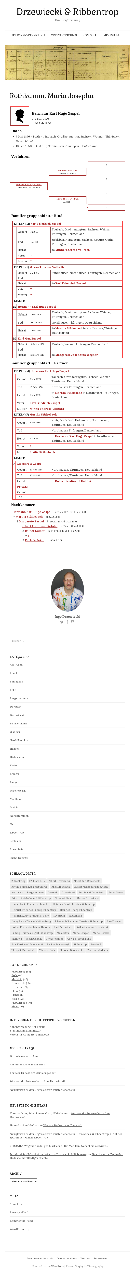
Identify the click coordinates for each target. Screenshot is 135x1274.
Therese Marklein (97, 950)
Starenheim (17, 849)
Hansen (14, 748)
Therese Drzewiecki (71, 950)
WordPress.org (19, 1229)
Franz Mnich (115, 892)
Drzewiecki (17, 715)
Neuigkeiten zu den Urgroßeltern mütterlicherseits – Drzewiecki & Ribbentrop (59, 1133)
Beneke (14, 673)
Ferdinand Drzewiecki (92, 892)
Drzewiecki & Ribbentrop (67, 11)
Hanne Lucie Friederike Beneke (30, 904)
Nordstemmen (19, 815)
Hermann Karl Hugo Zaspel (37, 306)
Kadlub (14, 765)
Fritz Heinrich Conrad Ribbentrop (31, 898)
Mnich (14, 807)
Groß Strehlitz (19, 740)
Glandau (15, 731)
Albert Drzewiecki (59, 881)
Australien (16, 664)
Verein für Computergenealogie (30, 1034)
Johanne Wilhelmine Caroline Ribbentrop (79, 921)
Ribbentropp (19, 1002)
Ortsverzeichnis (64, 35)
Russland (96, 944)
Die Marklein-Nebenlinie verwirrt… (86, 1146)
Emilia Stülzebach (42, 452)
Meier (15, 1006)
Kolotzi (14, 773)
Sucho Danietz (19, 857)
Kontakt (89, 35)
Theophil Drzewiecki (23, 950)
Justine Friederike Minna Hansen (31, 927)
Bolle (13, 690)
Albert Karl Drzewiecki (87, 881)
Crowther (18, 987)
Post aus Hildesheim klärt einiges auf (32, 1072)
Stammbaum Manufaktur (25, 1030)
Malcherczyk (18, 790)
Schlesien (16, 841)
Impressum (110, 35)
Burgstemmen (19, 698)
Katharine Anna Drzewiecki (92, 927)
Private (22, 487)
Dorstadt (15, 706)
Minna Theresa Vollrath (46, 267)
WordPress (57, 1266)
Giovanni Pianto (64, 898)
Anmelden (16, 1204)
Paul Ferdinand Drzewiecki (27, 944)
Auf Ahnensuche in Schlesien (27, 1064)
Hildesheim (17, 757)
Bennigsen (16, 681)
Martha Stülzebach (43, 414)
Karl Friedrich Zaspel (45, 224)
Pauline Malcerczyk (58, 944)
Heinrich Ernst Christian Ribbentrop (74, 904)
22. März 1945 (37, 881)
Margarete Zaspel (29, 464)
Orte (13, 824)
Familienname (18, 723)
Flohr (15, 991)
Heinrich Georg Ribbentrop (76, 909)
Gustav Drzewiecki (88, 898)
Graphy (79, 1266)
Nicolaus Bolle (34, 938)
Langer (14, 782)
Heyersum (59, 915)
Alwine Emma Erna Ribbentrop (30, 886)
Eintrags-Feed (19, 1212)
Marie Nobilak (101, 932)
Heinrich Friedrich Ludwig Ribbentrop (34, 909)
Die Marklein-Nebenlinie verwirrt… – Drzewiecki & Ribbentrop (48, 1154)
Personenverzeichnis (28, 35)
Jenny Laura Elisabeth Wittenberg (31, 921)
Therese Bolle (47, 950)
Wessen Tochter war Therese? (62, 1125)
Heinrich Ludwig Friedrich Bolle (30, 915)
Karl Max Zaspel (29, 338)
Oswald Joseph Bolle (79, 938)
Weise (15, 998)
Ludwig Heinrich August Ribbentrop (32, 932)
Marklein (15, 799)
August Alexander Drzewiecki (91, 886)
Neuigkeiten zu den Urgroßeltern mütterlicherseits (42, 1089)
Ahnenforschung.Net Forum (27, 1026)
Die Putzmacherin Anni (24, 1056)
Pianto (16, 994)
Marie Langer (81, 932)
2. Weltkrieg (18, 881)
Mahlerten (63, 932)
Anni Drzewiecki (61, 886)
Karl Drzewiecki (63, 927)
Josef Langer (114, 921)
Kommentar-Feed (21, 1220)
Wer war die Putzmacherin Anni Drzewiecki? (37, 1081)
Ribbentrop (17, 832)
